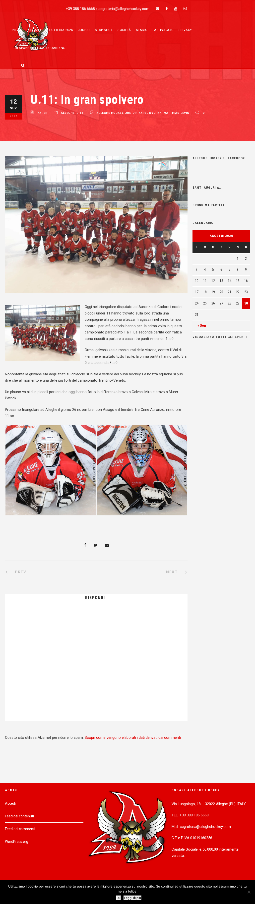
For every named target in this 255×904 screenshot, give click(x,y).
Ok (119, 898)
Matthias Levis (176, 113)
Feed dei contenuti (19, 816)
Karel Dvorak (150, 113)
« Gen (201, 325)
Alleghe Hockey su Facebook (218, 158)
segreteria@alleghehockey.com (123, 8)
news (17, 30)
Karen (43, 113)
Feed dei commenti (20, 829)
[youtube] (175, 8)
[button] (50, 470)
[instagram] (185, 8)
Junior (84, 30)
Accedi (10, 803)
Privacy (185, 30)
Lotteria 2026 (61, 30)
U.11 (79, 113)
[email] (157, 8)
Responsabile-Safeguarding (40, 48)
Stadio (142, 30)
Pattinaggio (163, 30)
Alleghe (67, 113)
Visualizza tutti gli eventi (220, 337)
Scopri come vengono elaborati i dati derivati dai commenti (133, 737)
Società (124, 30)
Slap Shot (104, 30)
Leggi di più (132, 898)
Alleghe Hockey (110, 113)
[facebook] (167, 8)
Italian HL (35, 30)
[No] (248, 892)
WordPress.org (16, 842)
